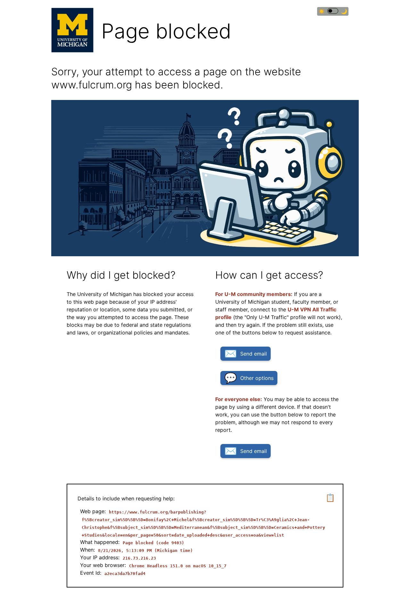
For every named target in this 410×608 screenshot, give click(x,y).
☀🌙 (332, 11)
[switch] (332, 11)
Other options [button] (257, 378)
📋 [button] (330, 497)
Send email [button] (253, 353)
